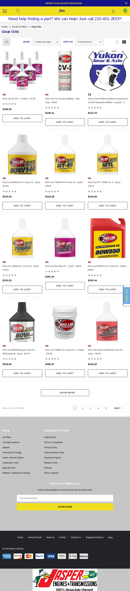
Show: (26, 42)
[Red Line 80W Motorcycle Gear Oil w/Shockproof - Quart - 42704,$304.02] (22, 322)
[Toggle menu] (5, 10)
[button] (65, 580)
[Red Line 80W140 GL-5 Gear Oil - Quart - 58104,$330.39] (22, 154)
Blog (110, 537)
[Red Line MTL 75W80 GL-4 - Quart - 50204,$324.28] (107, 154)
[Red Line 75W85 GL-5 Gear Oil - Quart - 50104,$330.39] (22, 238)
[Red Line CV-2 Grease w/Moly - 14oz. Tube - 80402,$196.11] (65, 71)
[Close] (126, 3)
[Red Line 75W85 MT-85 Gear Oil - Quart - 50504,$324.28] (65, 154)
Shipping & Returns (94, 537)
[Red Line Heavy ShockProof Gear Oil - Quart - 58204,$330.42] (107, 322)
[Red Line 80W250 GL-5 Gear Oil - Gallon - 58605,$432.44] (107, 238)
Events (62, 537)
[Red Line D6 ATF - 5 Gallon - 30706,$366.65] (22, 71)
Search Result (34, 537)
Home (20, 537)
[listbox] (89, 41)
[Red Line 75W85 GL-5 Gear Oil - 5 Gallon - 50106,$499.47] (65, 322)
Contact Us (76, 537)
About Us (50, 537)
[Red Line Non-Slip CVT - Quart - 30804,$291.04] (65, 238)
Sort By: (68, 42)
